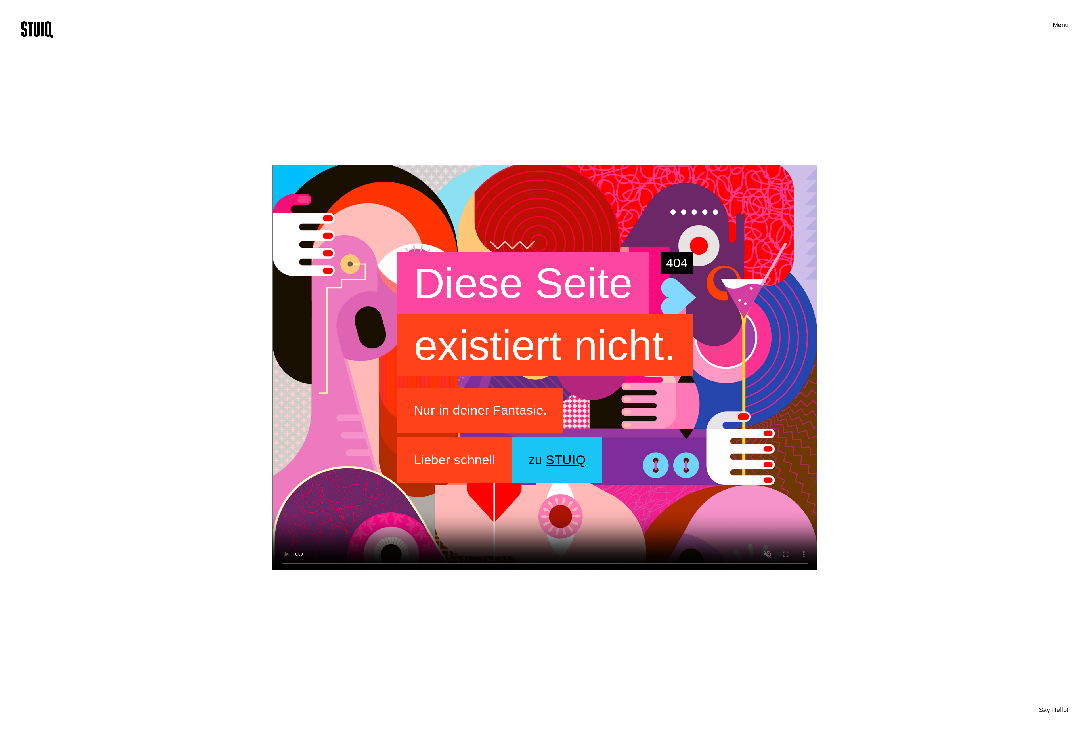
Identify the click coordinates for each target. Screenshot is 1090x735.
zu (557, 460)
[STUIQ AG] (37, 29)
